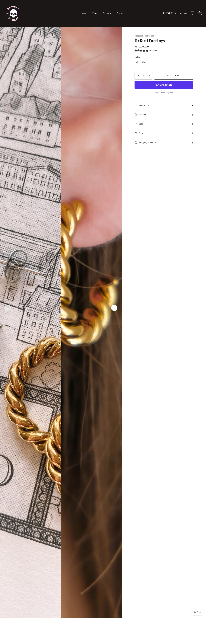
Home (83, 13)
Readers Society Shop (144, 36)
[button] (8, 308)
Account (183, 13)
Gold (137, 62)
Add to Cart (174, 76)
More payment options (164, 92)
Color (137, 57)
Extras (119, 13)
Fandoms (107, 13)
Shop (94, 13)
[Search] (193, 13)
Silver (144, 62)
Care (140, 133)
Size (140, 124)
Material (142, 114)
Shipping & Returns (147, 142)
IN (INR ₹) (168, 13)
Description (143, 105)
